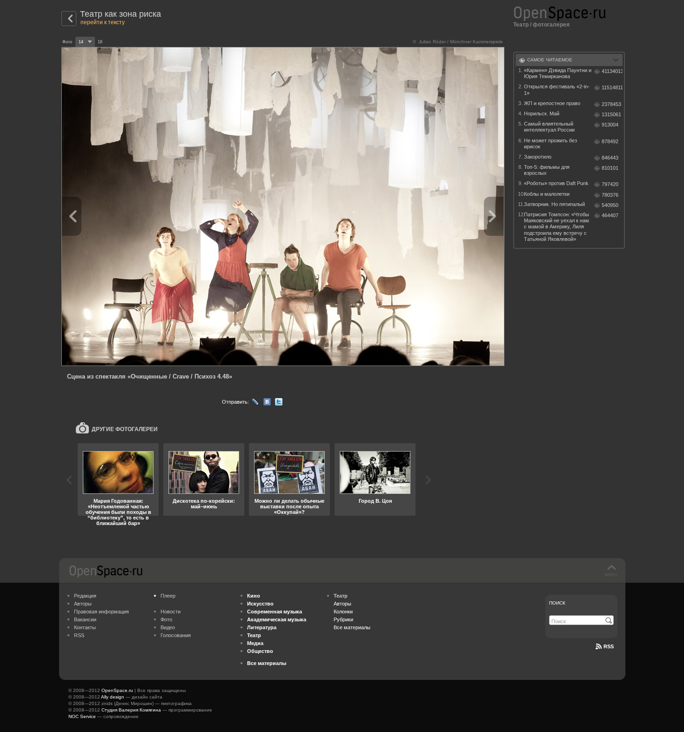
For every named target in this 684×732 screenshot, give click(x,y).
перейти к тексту (102, 22)
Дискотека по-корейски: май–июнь (204, 503)
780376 (610, 195)
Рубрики (343, 619)
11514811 (612, 87)
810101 (610, 168)
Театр (521, 24)
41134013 (612, 71)
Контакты (85, 627)
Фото (166, 619)
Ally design (112, 696)
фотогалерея (551, 24)
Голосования (176, 635)
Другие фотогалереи (125, 429)
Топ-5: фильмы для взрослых (547, 170)
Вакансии (85, 619)
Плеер (168, 596)
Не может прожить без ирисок (550, 143)
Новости (171, 611)
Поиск (557, 603)
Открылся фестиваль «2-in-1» (557, 89)
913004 (610, 124)
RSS (79, 635)
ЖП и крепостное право (552, 103)
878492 (610, 141)
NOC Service (82, 716)
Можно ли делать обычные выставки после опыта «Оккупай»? (289, 506)
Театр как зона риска (120, 14)
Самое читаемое (549, 59)
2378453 (611, 104)
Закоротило (537, 157)
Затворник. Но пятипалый (554, 204)
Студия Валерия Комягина (131, 709)
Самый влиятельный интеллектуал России (549, 127)
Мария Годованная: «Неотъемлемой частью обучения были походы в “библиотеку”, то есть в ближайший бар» (118, 512)
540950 (610, 205)
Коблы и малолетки (547, 194)
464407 (610, 215)
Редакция (85, 596)
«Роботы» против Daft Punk (556, 183)
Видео (168, 627)
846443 (610, 157)
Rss (609, 646)
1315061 (611, 114)
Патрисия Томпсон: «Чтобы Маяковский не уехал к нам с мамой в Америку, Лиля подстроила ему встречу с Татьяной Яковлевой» (556, 227)
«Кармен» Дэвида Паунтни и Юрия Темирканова (557, 73)
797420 (610, 184)
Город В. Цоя (375, 501)
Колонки (343, 611)
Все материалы (352, 627)
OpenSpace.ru (117, 690)
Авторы (83, 603)
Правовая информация (101, 611)
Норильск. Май (541, 113)
